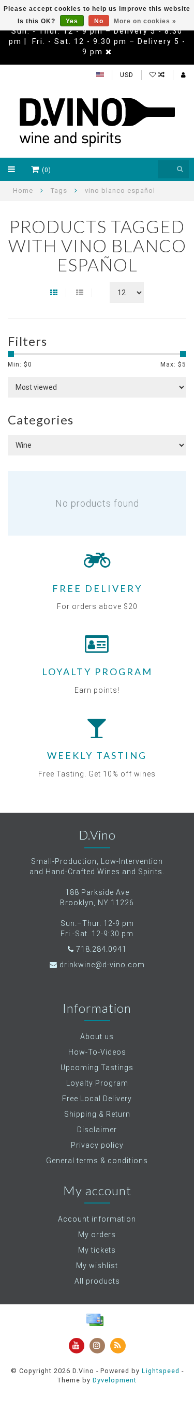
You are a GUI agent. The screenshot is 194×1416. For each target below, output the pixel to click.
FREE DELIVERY (97, 588)
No (98, 21)
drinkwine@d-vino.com (102, 965)
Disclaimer (97, 1129)
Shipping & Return (97, 1114)
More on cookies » (145, 21)
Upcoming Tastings (97, 1067)
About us (97, 1036)
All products (97, 1281)
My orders (97, 1234)
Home (23, 190)
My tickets (97, 1250)
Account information (97, 1219)
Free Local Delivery (97, 1098)
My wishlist (97, 1265)
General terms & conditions (97, 1160)
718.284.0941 (101, 949)
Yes (72, 21)
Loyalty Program (97, 1083)
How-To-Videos (97, 1052)
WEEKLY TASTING (97, 755)
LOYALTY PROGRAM (97, 671)
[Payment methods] (95, 1320)
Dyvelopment (115, 1380)
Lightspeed (161, 1371)
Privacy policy (97, 1145)
